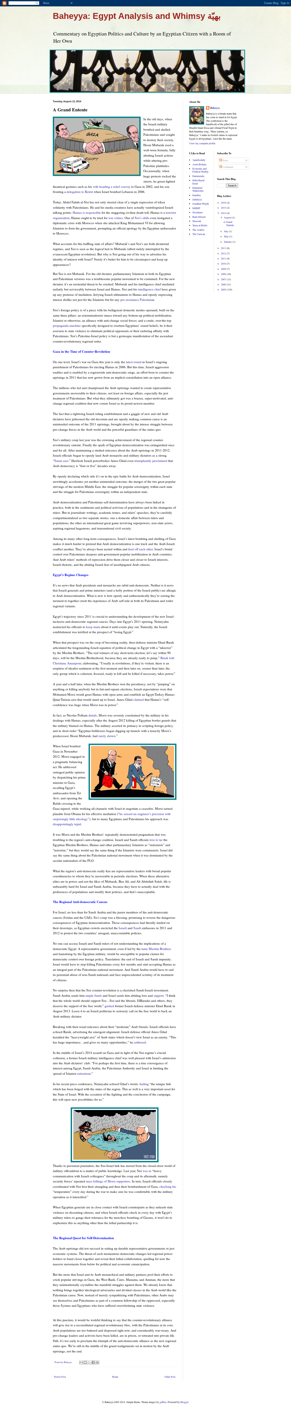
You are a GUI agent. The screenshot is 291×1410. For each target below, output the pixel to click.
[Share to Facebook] (93, 1362)
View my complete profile (202, 143)
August (228, 217)
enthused (140, 1042)
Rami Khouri (199, 216)
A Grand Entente (228, 223)
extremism (84, 1073)
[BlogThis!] (85, 1362)
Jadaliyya (197, 199)
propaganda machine (67, 325)
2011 (224, 258)
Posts (225, 160)
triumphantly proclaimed (150, 461)
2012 (224, 253)
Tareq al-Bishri (199, 225)
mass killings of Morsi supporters (108, 1181)
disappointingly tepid (67, 824)
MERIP (196, 208)
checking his (167, 1186)
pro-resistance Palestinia (136, 299)
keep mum (93, 627)
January (228, 241)
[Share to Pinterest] (97, 1362)
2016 (224, 202)
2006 (224, 284)
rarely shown (106, 736)
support (159, 995)
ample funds (93, 995)
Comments (227, 166)
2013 (224, 248)
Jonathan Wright (200, 203)
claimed (138, 699)
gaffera (163, 1402)
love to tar (156, 840)
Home (115, 1376)
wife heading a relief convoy (111, 186)
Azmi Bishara (199, 164)
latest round (133, 362)
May (226, 236)
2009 (224, 268)
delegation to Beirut (80, 192)
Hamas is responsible (87, 212)
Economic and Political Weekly (200, 170)
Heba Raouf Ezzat (198, 181)
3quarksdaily (198, 159)
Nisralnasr (197, 212)
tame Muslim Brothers (156, 949)
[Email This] (81, 1362)
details (92, 715)
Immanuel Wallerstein (197, 189)
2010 (224, 263)
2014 (224, 213)
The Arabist (198, 229)
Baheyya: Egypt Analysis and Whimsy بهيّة (137, 16)
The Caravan (198, 234)
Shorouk (196, 221)
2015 (224, 207)
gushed (109, 1006)
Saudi (137, 928)
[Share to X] (89, 1362)
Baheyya (215, 108)
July (226, 231)
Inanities (196, 195)
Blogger (184, 1402)
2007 (224, 279)
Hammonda (198, 176)
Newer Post (60, 1376)
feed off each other (140, 549)
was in (147, 1171)
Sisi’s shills (142, 218)
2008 (224, 274)
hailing (144, 1084)
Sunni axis (61, 461)
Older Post (169, 1376)
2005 (224, 289)
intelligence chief (149, 289)
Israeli (123, 928)
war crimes (115, 218)
